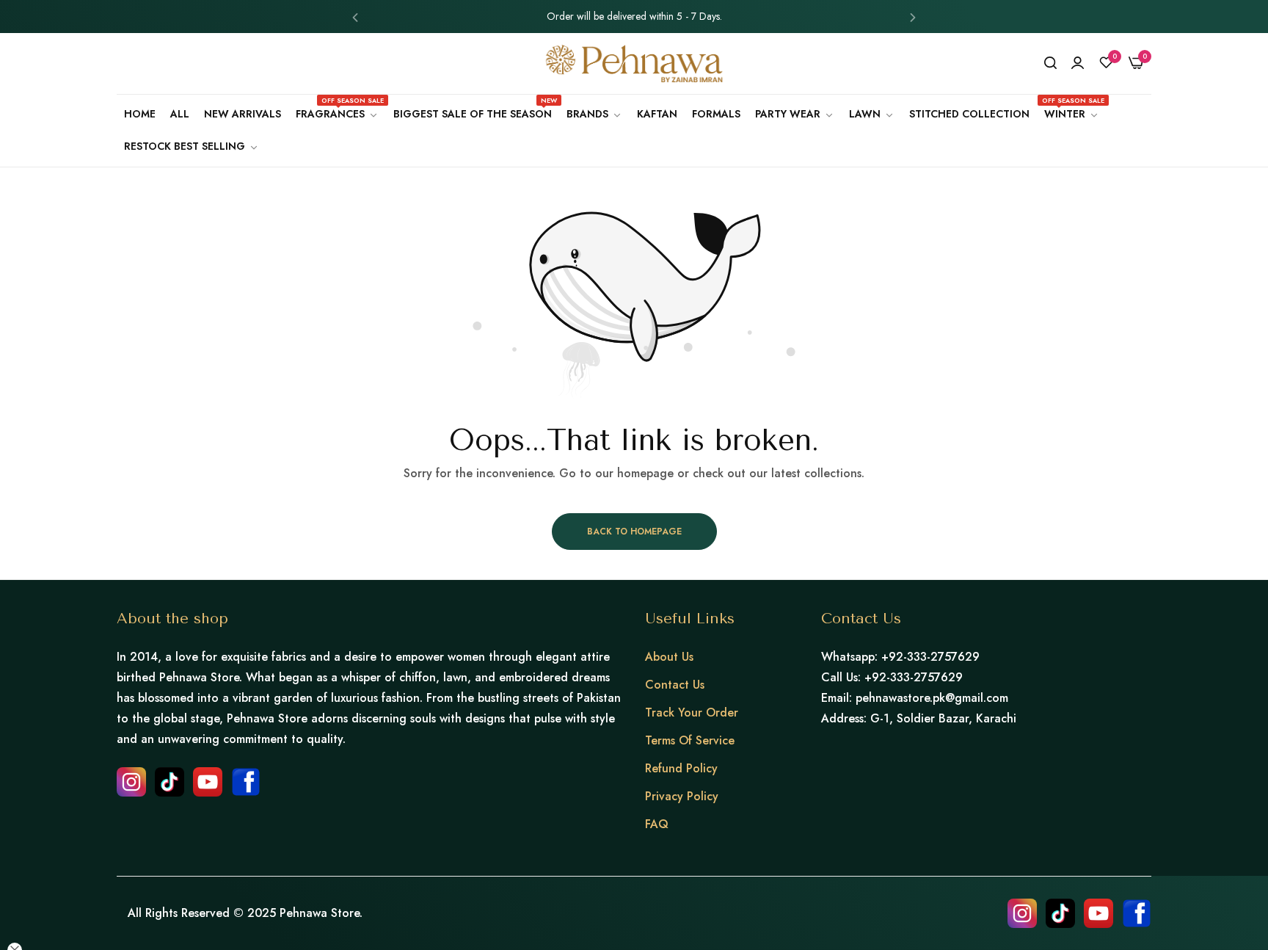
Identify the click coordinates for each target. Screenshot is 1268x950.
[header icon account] (1077, 63)
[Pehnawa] (634, 63)
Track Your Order (691, 712)
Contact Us (674, 684)
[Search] (1050, 63)
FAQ (656, 824)
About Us (669, 656)
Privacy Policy (681, 796)
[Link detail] (131, 782)
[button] (355, 16)
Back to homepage (634, 531)
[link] (594, 114)
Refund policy (681, 768)
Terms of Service (690, 740)
